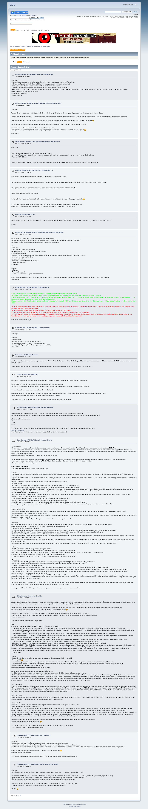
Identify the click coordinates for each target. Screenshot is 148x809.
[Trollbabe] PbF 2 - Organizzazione (38, 328)
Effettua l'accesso (22, 15)
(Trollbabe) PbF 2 (20, 287)
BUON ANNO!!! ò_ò (28, 214)
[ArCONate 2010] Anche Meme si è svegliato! (43, 764)
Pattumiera (19, 355)
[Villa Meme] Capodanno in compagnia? (51, 232)
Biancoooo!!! (55, 141)
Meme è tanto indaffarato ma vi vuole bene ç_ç (37, 170)
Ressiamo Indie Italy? (31, 374)
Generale (18, 170)
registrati (34, 15)
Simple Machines (81, 804)
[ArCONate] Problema (31, 355)
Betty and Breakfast (17, 430)
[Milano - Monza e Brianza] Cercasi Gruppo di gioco (44, 103)
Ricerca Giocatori (21, 74)
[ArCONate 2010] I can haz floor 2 (40, 735)
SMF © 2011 (73, 804)
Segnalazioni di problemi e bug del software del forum (32, 141)
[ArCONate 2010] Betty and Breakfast (40, 407)
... (19, 70)
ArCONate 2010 (22, 407)
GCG (12, 4)
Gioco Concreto (22, 596)
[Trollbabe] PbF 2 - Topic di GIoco (38, 287)
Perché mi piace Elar (35, 596)
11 (20, 70)
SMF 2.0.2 (66, 804)
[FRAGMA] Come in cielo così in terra (40, 440)
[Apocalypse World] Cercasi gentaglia (40, 74)
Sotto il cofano (21, 440)
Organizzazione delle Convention (26, 232)
